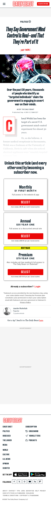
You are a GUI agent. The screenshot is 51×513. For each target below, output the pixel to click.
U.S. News (6, 459)
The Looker (7, 440)
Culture (6, 455)
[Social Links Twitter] (19, 482)
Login (37, 286)
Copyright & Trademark (29, 495)
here (41, 320)
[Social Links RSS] (35, 482)
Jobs (23, 491)
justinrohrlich (19, 313)
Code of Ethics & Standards (14, 493)
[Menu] (6, 4)
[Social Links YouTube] (30, 482)
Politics (6, 431)
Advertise (30, 491)
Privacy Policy (25, 302)
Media (5, 445)
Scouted (6, 468)
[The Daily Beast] (23, 4)
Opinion (6, 464)
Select (25, 202)
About (5, 491)
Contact (12, 491)
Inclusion (30, 493)
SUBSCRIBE (43, 4)
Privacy (43, 491)
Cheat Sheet (7, 427)
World (5, 450)
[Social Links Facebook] (14, 482)
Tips (18, 491)
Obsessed (7, 436)
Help (37, 491)
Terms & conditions (10, 495)
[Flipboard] (40, 482)
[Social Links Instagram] (24, 482)
